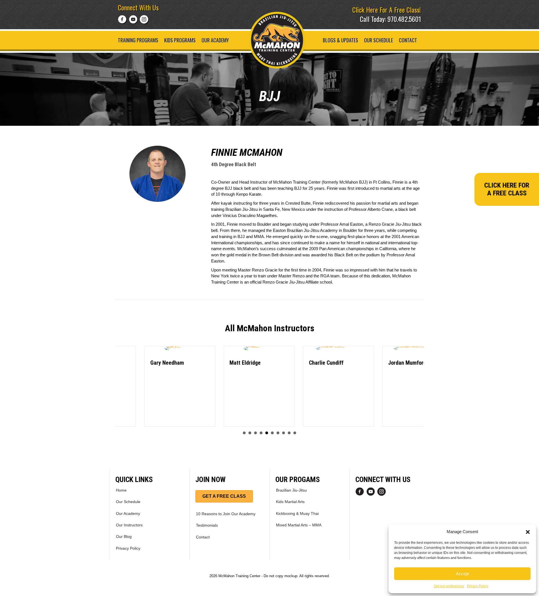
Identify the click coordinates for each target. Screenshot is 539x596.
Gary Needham (138, 362)
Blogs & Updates (340, 40)
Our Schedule (378, 40)
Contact (408, 40)
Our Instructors (129, 525)
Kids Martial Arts (290, 501)
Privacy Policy (477, 586)
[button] (528, 531)
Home (121, 490)
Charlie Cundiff (297, 362)
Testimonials (207, 525)
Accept (462, 573)
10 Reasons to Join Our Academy (225, 513)
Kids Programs (180, 40)
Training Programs (138, 40)
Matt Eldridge (216, 362)
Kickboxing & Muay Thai (297, 513)
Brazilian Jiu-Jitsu (291, 490)
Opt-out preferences (449, 586)
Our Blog (124, 536)
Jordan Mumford (378, 362)
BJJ (269, 96)
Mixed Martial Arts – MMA (298, 525)
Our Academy (215, 40)
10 (294, 432)
